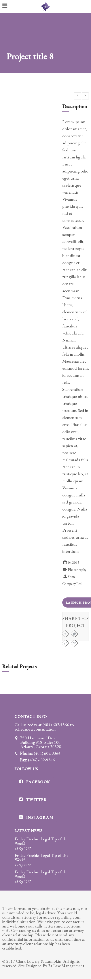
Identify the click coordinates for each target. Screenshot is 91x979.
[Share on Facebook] (65, 634)
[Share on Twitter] (74, 634)
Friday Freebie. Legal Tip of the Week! (41, 841)
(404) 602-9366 (55, 724)
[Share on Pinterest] (74, 643)
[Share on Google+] (65, 643)
